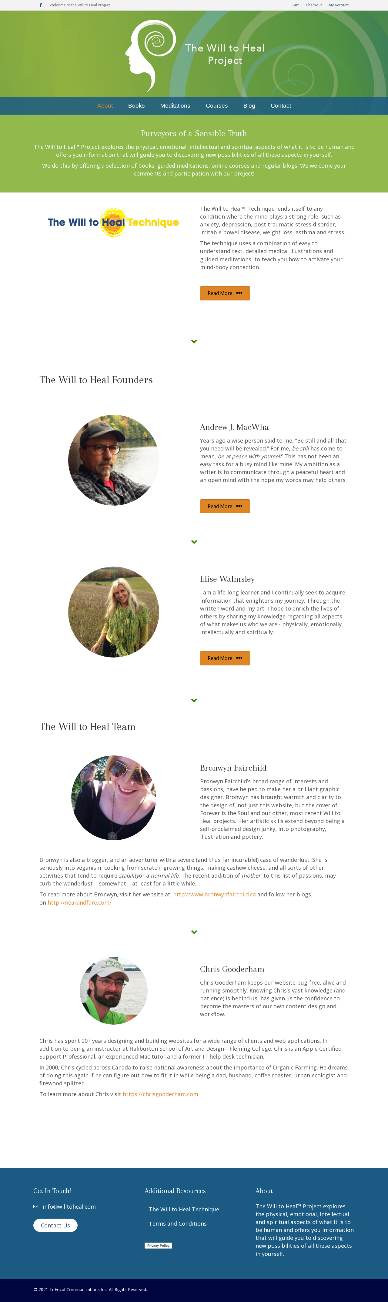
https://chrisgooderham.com (160, 1094)
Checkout (314, 5)
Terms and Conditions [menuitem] (178, 1223)
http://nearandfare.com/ (80, 902)
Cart (295, 5)
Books (136, 105)
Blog (249, 105)
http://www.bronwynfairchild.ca (214, 894)
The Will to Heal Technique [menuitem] (184, 1209)
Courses (217, 105)
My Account (339, 5)
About (105, 105)
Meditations (175, 105)
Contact (281, 105)
